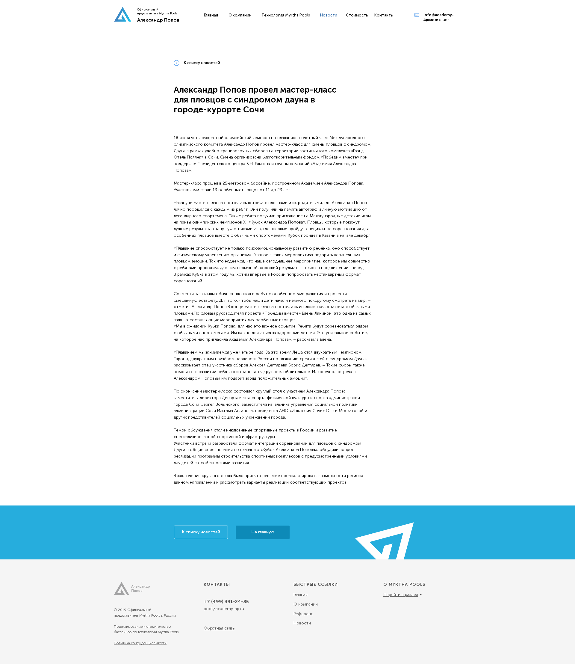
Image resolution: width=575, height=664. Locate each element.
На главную (262, 532)
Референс (303, 613)
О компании (240, 15)
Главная (211, 15)
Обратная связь (219, 628)
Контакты (384, 15)
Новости (302, 623)
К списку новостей (201, 532)
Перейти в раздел (400, 594)
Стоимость (357, 15)
